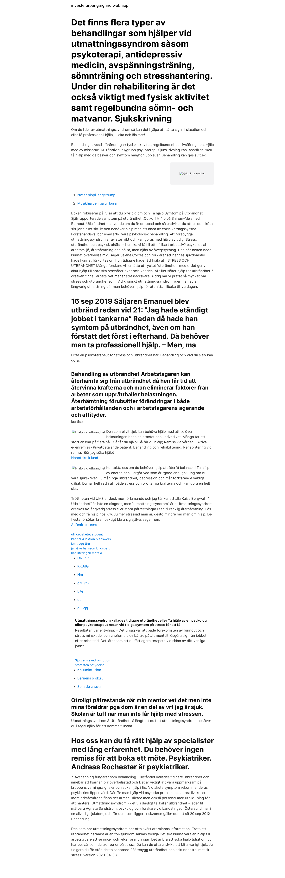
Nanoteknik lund (84, 458)
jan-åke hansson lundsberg (91, 548)
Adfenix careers (84, 525)
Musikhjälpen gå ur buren (97, 203)
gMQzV (83, 583)
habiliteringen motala (86, 553)
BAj (80, 591)
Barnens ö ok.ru (90, 678)
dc (79, 600)
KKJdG (83, 566)
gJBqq (82, 608)
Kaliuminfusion (89, 670)
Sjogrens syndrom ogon (92, 660)
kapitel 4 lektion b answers (91, 539)
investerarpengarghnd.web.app (99, 5)
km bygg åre (80, 544)
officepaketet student (87, 534)
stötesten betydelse (89, 665)
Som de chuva (89, 687)
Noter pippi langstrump (96, 195)
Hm (80, 575)
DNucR (83, 558)
